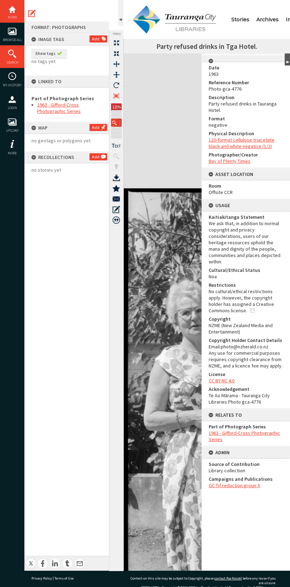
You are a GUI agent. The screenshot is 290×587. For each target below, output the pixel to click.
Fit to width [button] (116, 64)
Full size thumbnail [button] (116, 43)
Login (12, 108)
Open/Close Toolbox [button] (120, 13)
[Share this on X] (30, 559)
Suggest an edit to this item (32, 13)
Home (12, 17)
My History (12, 85)
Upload (12, 130)
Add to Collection (116, 188)
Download (116, 177)
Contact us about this (116, 199)
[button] (116, 123)
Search (12, 62)
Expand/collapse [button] (287, 59)
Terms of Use (64, 578)
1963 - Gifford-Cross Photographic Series (59, 108)
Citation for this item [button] (116, 220)
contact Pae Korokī (228, 578)
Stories (240, 19)
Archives (267, 19)
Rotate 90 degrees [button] (116, 85)
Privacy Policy (41, 578)
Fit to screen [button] (116, 53)
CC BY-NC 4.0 (221, 380)
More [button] (12, 153)
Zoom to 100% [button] (116, 96)
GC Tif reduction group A (234, 485)
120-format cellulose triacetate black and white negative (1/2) (241, 143)
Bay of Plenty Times (229, 161)
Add (95, 38)
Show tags (45, 53)
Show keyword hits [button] (116, 156)
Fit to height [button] (116, 74)
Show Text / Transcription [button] (116, 146)
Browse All (12, 40)
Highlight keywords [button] (116, 167)
